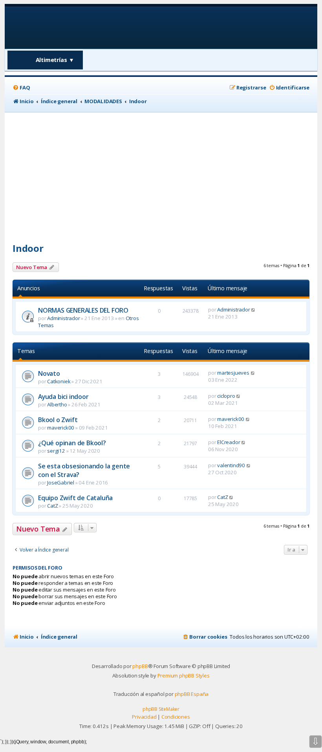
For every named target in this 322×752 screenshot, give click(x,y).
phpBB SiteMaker (161, 709)
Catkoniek (58, 381)
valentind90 (231, 465)
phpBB (140, 666)
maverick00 (60, 427)
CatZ (52, 505)
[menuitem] (21, 87)
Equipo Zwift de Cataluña (75, 497)
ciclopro (226, 395)
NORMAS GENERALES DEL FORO (83, 310)
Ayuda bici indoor (63, 396)
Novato (49, 373)
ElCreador (228, 442)
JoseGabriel (60, 482)
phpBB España (192, 693)
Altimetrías (55, 60)
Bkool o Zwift (57, 419)
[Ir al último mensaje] (253, 309)
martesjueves (233, 372)
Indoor (28, 248)
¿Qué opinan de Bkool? (72, 443)
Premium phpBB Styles (183, 675)
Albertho (57, 404)
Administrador (63, 318)
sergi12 (56, 450)
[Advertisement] (161, 171)
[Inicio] (63, 27)
